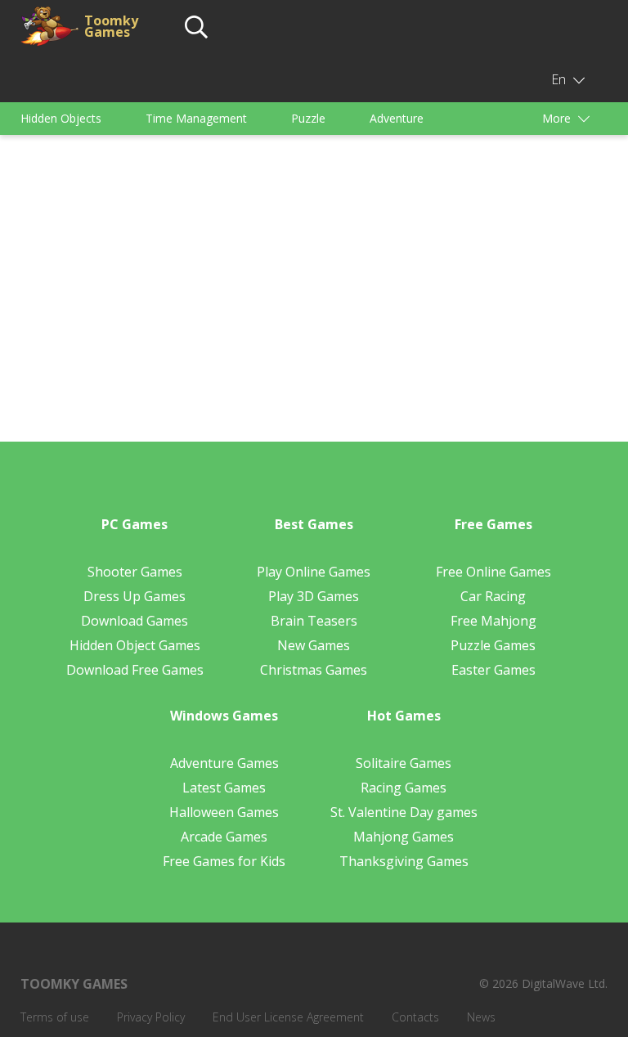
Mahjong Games (403, 837)
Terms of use (54, 1017)
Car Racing (493, 596)
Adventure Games (224, 763)
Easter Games (493, 670)
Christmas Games (313, 670)
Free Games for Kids (224, 861)
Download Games (134, 621)
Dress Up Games (134, 596)
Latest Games (224, 788)
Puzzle (308, 118)
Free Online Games (493, 572)
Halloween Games (224, 812)
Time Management (196, 118)
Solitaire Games (403, 763)
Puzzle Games (493, 645)
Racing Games (403, 788)
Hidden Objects (60, 118)
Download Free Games (135, 670)
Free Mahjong (493, 621)
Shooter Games (134, 572)
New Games (313, 645)
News (481, 1017)
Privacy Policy (151, 1017)
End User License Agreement (288, 1017)
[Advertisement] (314, 269)
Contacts (415, 1017)
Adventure (397, 118)
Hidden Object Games (135, 645)
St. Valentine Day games (404, 812)
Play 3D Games (313, 596)
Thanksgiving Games (404, 861)
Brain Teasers (314, 621)
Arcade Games (224, 837)
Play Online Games (313, 572)
